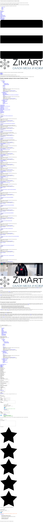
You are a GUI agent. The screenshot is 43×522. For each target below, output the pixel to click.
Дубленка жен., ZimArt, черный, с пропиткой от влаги (6, 115)
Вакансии (3, 330)
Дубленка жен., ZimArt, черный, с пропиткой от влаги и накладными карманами (9, 236)
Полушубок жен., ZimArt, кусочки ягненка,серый (6, 171)
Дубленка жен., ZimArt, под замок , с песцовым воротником (7, 255)
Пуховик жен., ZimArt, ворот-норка (4, 155)
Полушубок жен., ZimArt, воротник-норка (5, 182)
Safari (2, 9)
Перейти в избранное (13, 90)
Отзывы (2, 333)
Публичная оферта (2, 17)
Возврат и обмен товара (3, 16)
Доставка (1, 14)
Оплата (1, 13)
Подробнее (4, 88)
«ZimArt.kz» (1, 287)
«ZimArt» (9, 291)
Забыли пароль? (2, 390)
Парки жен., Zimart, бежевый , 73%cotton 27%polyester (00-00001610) (8, 189)
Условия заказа (5, 414)
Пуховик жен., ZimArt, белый (3, 160)
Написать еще (5, 409)
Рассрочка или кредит (2, 15)
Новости (1, 12)
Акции (2, 329)
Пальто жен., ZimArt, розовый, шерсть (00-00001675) (6, 130)
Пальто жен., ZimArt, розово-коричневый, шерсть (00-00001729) (7, 123)
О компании (1, 11)
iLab (8, 337)
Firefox (2, 7)
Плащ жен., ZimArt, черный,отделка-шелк (5, 149)
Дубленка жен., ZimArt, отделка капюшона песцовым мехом (7, 245)
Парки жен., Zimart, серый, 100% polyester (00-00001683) (6, 197)
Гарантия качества (2, 18)
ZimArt (1, 309)
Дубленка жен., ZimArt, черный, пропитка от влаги (6, 220)
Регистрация (1, 393)
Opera (2, 8)
